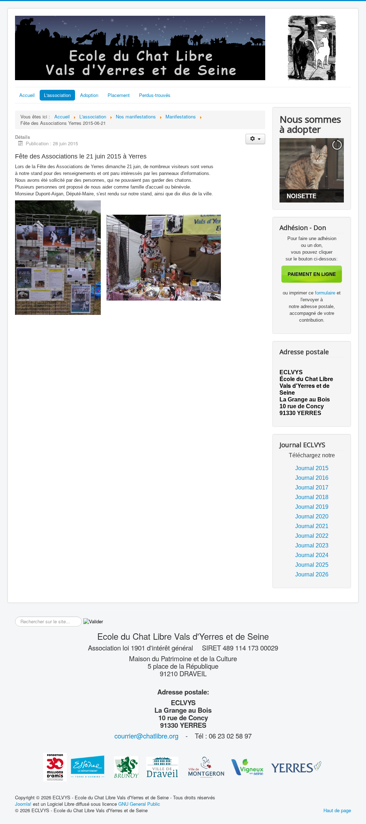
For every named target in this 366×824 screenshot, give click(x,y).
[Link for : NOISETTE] (312, 170)
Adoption (89, 95)
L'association (57, 95)
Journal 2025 (311, 565)
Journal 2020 (311, 516)
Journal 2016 (311, 478)
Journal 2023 (311, 545)
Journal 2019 (311, 507)
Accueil (27, 95)
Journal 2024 (311, 555)
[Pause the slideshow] (322, 170)
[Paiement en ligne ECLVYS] (311, 273)
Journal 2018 (311, 497)
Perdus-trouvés (154, 95)
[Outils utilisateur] (255, 139)
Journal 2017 (311, 487)
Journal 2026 (311, 574)
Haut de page (337, 810)
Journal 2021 (311, 526)
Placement (119, 95)
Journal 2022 (311, 536)
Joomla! (23, 803)
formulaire (326, 293)
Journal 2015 (311, 468)
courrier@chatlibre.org (146, 735)
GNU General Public (139, 803)
